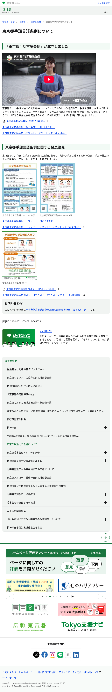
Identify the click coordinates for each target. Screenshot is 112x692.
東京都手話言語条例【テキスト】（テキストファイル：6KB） (34, 132)
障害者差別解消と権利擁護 (21, 494)
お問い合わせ (9, 672)
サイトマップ (9, 678)
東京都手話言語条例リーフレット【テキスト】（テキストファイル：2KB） (41, 227)
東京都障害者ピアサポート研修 (23, 452)
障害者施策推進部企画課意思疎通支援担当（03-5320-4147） (58, 309)
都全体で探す (103, 2)
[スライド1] (39, 596)
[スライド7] (47, 596)
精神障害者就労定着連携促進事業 (24, 461)
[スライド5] (44, 596)
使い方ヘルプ (91, 672)
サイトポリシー (27, 672)
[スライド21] (67, 596)
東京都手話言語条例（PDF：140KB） (26, 121)
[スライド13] (55, 596)
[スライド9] (50, 596)
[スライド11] (53, 596)
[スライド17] (61, 596)
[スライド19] (64, 596)
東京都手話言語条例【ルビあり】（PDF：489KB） (28, 127)
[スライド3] (42, 596)
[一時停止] (72, 596)
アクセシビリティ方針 (70, 672)
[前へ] (10, 596)
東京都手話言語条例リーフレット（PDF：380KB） (29, 221)
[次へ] (102, 596)
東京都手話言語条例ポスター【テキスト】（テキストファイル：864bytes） (42, 294)
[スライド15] (58, 596)
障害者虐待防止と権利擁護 (21, 502)
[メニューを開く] (106, 10)
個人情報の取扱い (46, 672)
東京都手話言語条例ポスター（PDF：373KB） (31, 289)
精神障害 (11, 427)
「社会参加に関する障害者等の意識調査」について (34, 519)
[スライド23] (69, 596)
